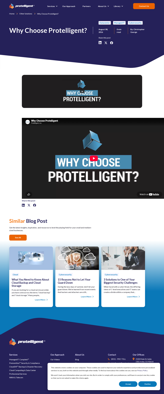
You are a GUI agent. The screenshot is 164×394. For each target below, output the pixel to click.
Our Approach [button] (68, 6)
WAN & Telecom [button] (16, 377)
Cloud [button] (15, 274)
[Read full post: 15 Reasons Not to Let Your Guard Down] (77, 269)
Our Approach (57, 355)
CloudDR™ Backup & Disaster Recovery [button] (25, 366)
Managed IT (119, 23)
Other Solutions (26, 13)
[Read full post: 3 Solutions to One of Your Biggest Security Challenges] (123, 269)
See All (18, 237)
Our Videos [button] (55, 359)
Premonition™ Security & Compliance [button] (24, 363)
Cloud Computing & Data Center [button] (22, 370)
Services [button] (51, 6)
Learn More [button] (40, 300)
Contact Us (144, 6)
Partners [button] (87, 6)
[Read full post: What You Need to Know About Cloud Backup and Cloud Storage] (31, 269)
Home (12, 13)
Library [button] (117, 6)
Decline (148, 384)
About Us (79, 355)
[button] (96, 6)
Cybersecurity (135, 23)
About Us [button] (102, 6)
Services (13, 355)
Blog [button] (77, 359)
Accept (128, 384)
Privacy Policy (142, 370)
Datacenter (105, 23)
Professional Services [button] (18, 374)
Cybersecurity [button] (65, 274)
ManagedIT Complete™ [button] (19, 359)
